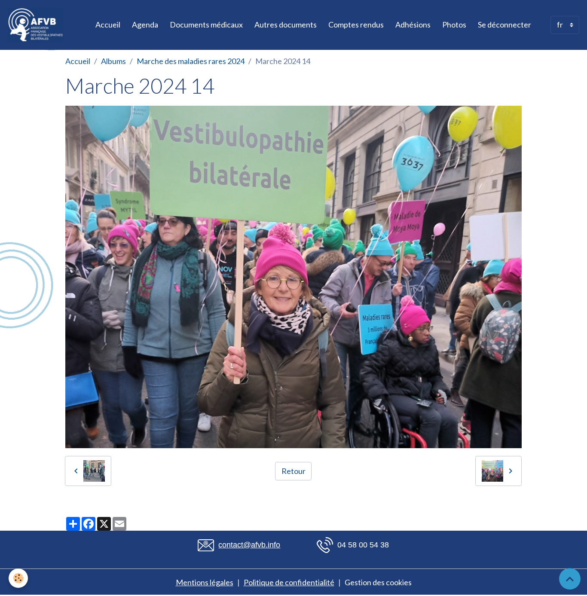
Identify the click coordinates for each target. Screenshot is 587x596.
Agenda (145, 24)
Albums (113, 61)
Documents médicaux (206, 24)
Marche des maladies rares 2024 (191, 61)
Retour (293, 471)
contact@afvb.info (249, 545)
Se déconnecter (504, 24)
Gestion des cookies (378, 582)
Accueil (107, 24)
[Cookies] (18, 578)
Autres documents (285, 24)
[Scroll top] (570, 579)
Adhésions (413, 24)
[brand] (37, 25)
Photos (454, 24)
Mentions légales (204, 582)
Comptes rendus (356, 24)
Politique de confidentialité (289, 582)
